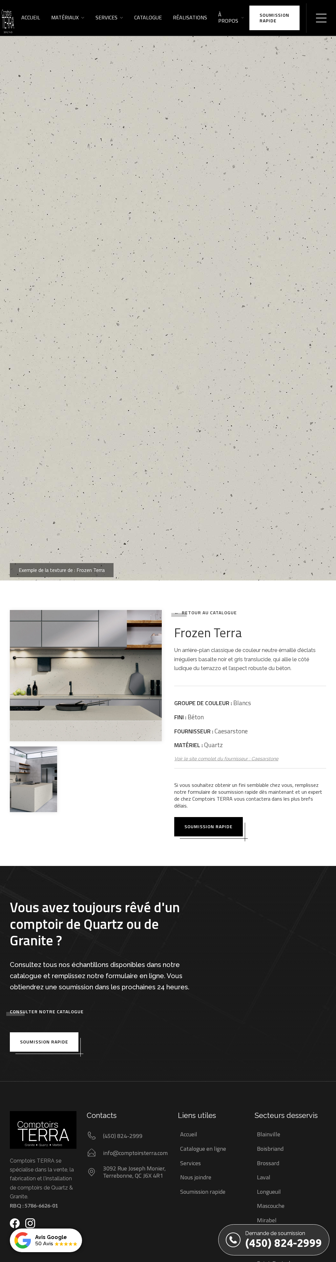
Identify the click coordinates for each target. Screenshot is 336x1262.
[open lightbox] (168, 290)
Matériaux (65, 17)
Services (106, 17)
